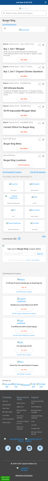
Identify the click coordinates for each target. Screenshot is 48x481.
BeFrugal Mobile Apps (21, 411)
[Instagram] (29, 448)
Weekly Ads (20, 407)
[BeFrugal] (24, 7)
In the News (5, 415)
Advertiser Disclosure (24, 475)
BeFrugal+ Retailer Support (36, 433)
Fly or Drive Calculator (20, 417)
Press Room (5, 408)
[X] (18, 448)
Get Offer (24, 60)
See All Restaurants (9, 24)
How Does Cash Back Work (37, 402)
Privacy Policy (36, 260)
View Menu (24, 148)
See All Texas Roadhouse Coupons (24, 335)
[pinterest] (40, 448)
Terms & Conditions (8, 419)
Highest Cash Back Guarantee (36, 417)
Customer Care (35, 428)
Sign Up (23, 287)
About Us (5, 401)
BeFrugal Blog (6, 405)
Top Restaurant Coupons (12, 172)
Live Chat (34, 425)
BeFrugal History (7, 412)
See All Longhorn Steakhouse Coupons (24, 313)
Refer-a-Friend (21, 403)
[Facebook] (8, 448)
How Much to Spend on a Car (23, 422)
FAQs (32, 421)
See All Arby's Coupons (24, 374)
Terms (28, 260)
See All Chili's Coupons (24, 355)
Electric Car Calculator (20, 428)
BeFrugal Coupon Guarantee (36, 411)
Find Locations (24, 165)
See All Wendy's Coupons (24, 292)
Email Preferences (36, 407)
